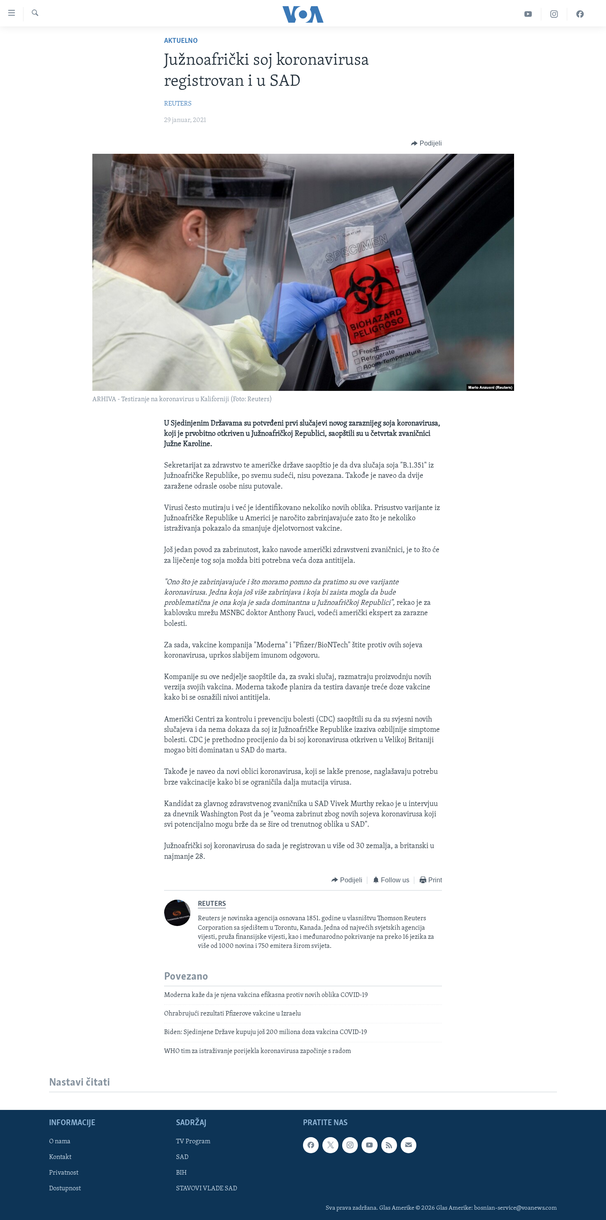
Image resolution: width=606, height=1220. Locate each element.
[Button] (426, 143)
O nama (59, 1141)
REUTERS (178, 104)
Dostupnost (65, 1189)
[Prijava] (408, 1145)
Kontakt (60, 1157)
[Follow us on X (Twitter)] (330, 1145)
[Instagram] (554, 14)
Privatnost (63, 1173)
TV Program (193, 1141)
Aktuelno (181, 41)
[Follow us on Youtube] (369, 1145)
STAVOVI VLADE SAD (206, 1189)
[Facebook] (580, 14)
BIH (181, 1173)
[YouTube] (528, 14)
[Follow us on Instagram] (350, 1145)
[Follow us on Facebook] (311, 1145)
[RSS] (389, 1145)
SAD (182, 1157)
